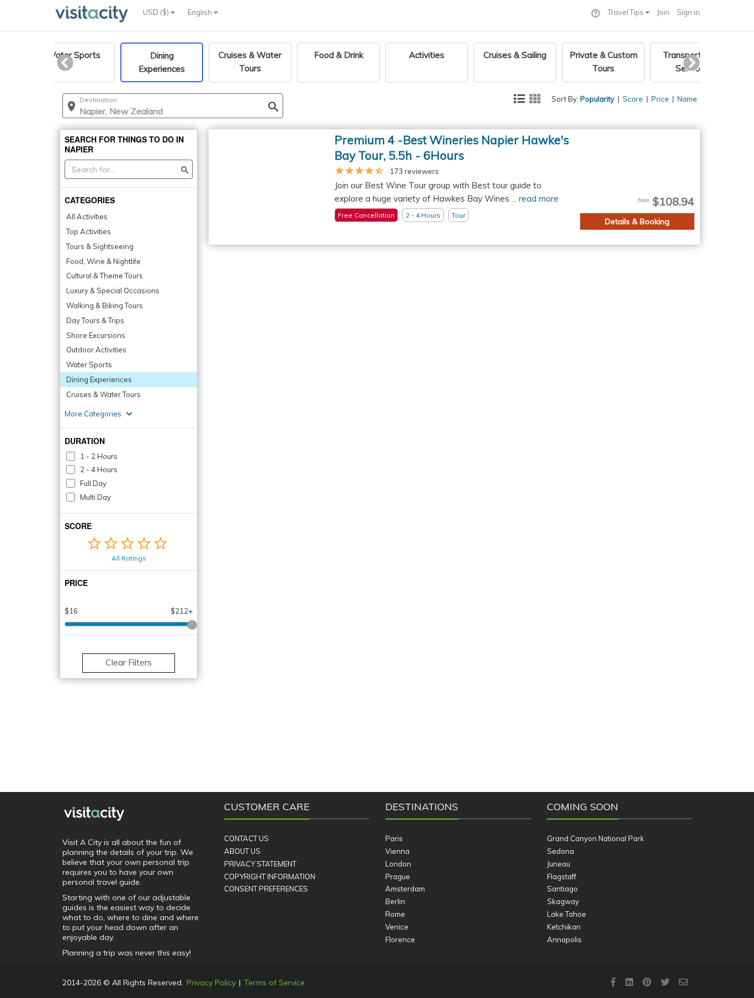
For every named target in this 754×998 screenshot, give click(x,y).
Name (687, 98)
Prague (397, 876)
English (201, 12)
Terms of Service (274, 983)
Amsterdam (405, 888)
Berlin (395, 901)
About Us (242, 851)
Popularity (597, 98)
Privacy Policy (211, 983)
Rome (395, 914)
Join (663, 12)
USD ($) (157, 12)
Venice (396, 926)
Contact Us (246, 838)
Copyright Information (269, 876)
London (398, 863)
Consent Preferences (266, 888)
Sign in (688, 12)
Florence (400, 939)
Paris (394, 838)
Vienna (397, 851)
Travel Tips (626, 12)
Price (660, 98)
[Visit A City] (94, 814)
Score (633, 98)
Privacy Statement (260, 863)
